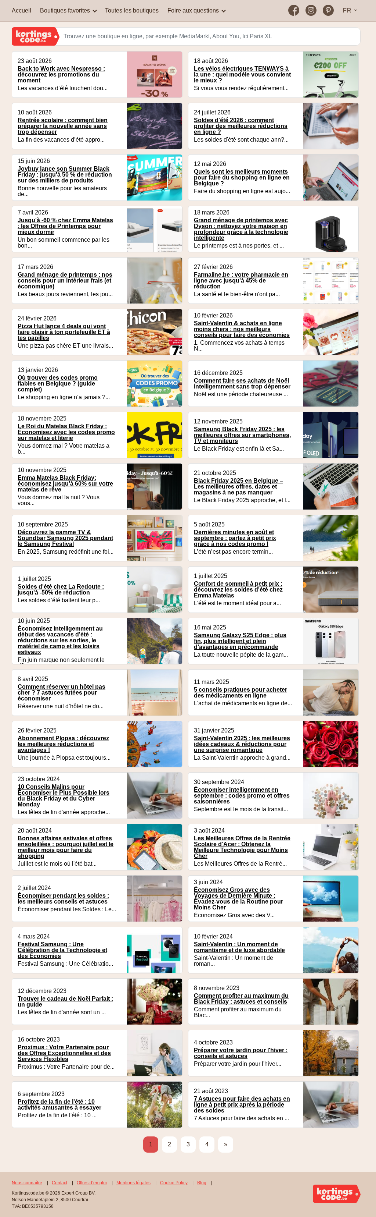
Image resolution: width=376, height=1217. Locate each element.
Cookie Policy (174, 1182)
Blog (201, 1182)
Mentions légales (133, 1182)
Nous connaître (27, 1182)
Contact (59, 1182)
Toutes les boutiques (132, 10)
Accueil (21, 10)
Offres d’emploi (92, 1182)
